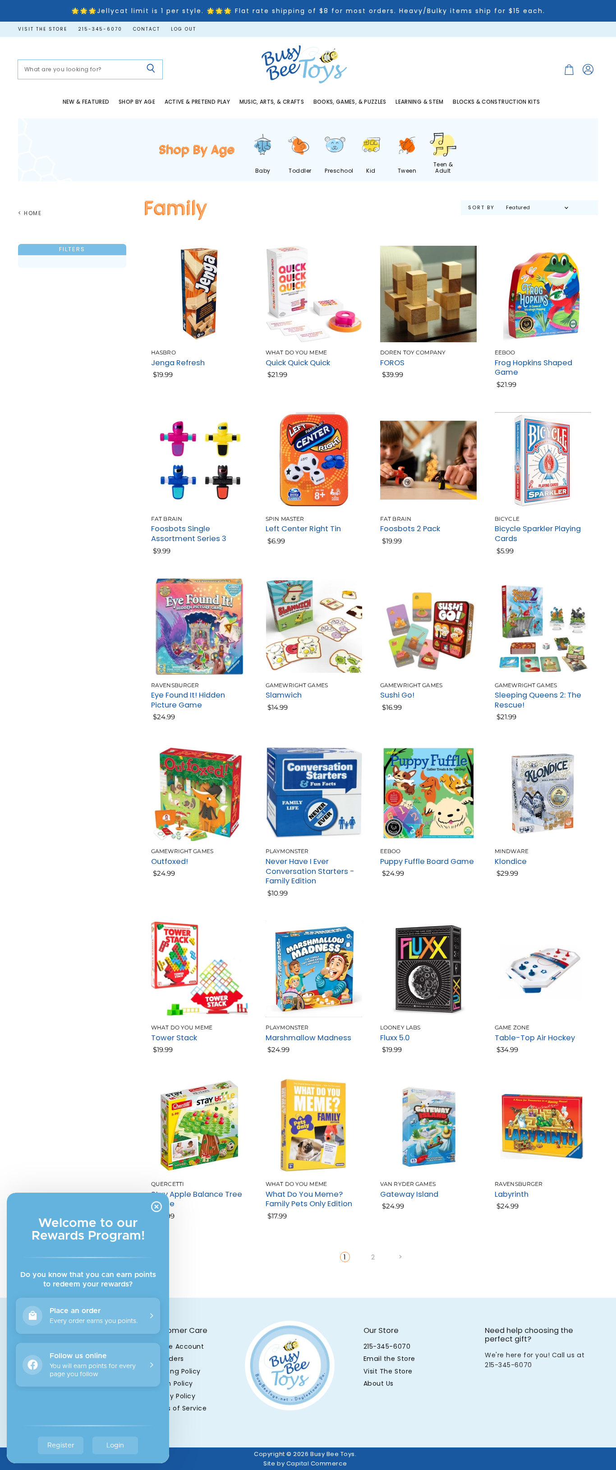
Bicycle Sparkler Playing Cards (538, 534)
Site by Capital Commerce (305, 1463)
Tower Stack (174, 1038)
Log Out (183, 29)
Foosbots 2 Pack (410, 529)
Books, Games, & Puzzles (349, 102)
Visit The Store (388, 1371)
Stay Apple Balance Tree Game (196, 1199)
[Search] (151, 69)
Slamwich (284, 695)
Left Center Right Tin (303, 529)
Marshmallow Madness (308, 1038)
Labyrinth (512, 1194)
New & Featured (86, 102)
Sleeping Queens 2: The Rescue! (538, 700)
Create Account (176, 1346)
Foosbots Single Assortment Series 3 (188, 534)
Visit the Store (42, 29)
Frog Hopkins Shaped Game (533, 368)
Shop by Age (137, 102)
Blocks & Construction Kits (496, 102)
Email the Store (389, 1358)
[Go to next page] (399, 1257)
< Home (30, 213)
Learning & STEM (419, 102)
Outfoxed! (169, 861)
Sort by (481, 208)
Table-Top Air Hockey (535, 1038)
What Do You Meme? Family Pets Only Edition (309, 1199)
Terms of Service (178, 1408)
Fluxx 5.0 (395, 1038)
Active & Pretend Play (197, 102)
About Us (378, 1383)
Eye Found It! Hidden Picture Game (188, 700)
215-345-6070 (100, 29)
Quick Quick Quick (298, 363)
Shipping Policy (175, 1371)
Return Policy (171, 1383)
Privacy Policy (172, 1396)
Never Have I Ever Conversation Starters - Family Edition (310, 871)
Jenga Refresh (178, 363)
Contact (146, 29)
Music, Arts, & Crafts (271, 102)
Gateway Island (409, 1194)
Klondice (511, 861)
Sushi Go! (397, 695)
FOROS (392, 363)
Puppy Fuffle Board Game (427, 861)
